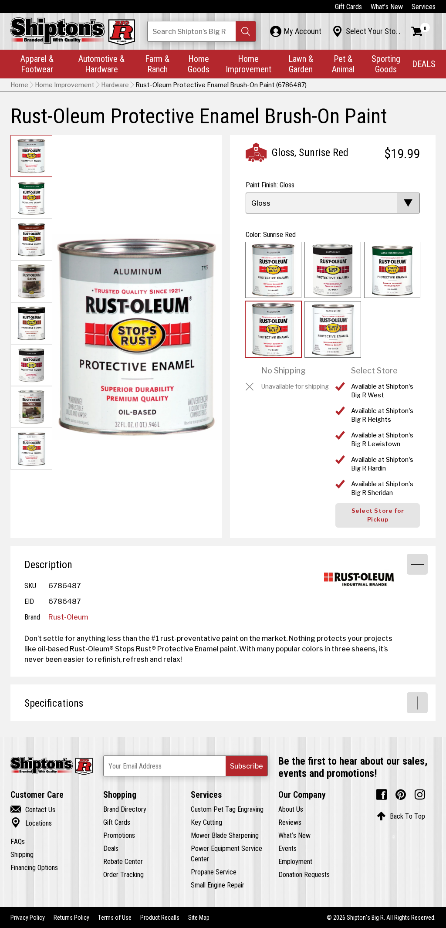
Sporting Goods (386, 64)
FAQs (17, 841)
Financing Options (34, 867)
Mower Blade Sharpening (225, 835)
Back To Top (401, 816)
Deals (110, 848)
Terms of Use (115, 917)
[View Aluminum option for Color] (273, 270)
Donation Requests (304, 874)
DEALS (424, 63)
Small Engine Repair (217, 885)
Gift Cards (348, 6)
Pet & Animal (343, 64)
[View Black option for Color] (332, 270)
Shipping (22, 854)
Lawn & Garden (300, 64)
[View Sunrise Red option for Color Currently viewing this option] (273, 329)
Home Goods (198, 64)
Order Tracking (123, 874)
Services (424, 6)
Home (19, 85)
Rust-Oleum (68, 617)
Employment (295, 861)
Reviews (289, 822)
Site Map (198, 917)
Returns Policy (71, 917)
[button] (246, 31)
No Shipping (283, 370)
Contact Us (32, 809)
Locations (31, 823)
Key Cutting (206, 822)
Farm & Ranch (157, 64)
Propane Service (214, 871)
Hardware (115, 85)
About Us (290, 809)
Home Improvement (248, 64)
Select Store (374, 370)
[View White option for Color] (332, 329)
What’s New (387, 6)
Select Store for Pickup (377, 515)
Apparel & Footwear (37, 64)
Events (287, 848)
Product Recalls (159, 917)
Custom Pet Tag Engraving (227, 809)
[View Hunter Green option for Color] (392, 270)
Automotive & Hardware (101, 64)
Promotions (119, 835)
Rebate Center (123, 861)
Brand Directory (124, 809)
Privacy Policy (27, 917)
